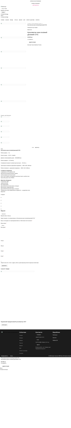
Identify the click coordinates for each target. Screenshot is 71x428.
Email (2, 256)
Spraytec (55, 337)
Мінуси (2, 245)
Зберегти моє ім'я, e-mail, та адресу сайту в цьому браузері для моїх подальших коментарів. (20, 262)
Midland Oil (55, 340)
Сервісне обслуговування (35, 1)
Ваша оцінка (4, 223)
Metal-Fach (29, 29)
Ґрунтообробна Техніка (37, 23)
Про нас (21, 343)
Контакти (21, 353)
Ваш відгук (3, 227)
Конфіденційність (4, 355)
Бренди (21, 340)
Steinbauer (55, 334)
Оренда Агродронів (35, 3)
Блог (20, 348)
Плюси (2, 240)
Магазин (21, 337)
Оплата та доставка (23, 350)
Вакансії (21, 345)
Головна (29, 23)
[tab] (33, 147)
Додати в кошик (32, 42)
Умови (11, 355)
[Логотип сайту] (3, 6)
